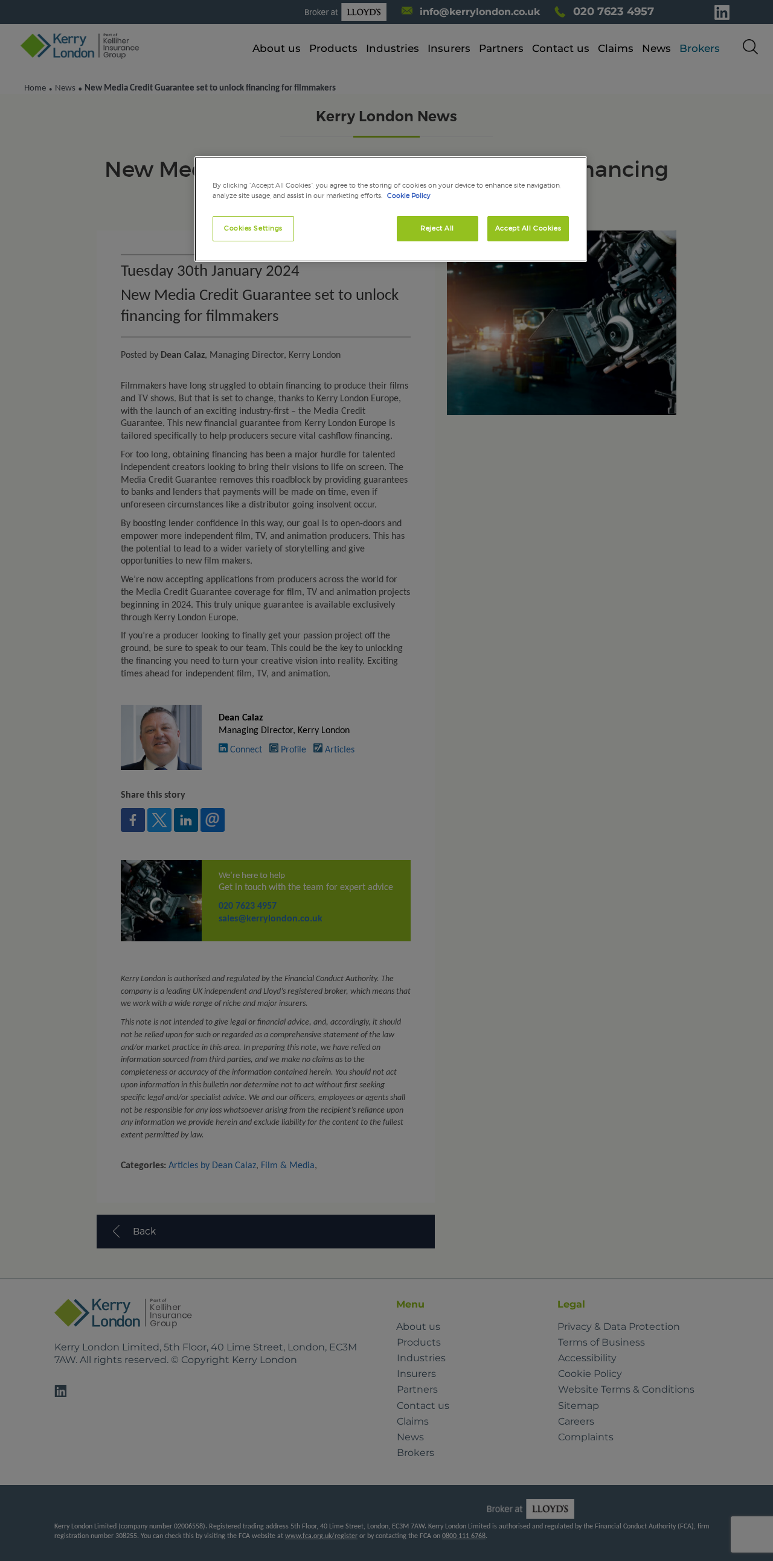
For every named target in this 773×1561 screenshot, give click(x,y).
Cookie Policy (409, 195)
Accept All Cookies (528, 228)
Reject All (437, 228)
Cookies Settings (253, 228)
